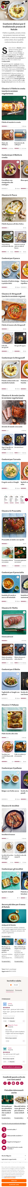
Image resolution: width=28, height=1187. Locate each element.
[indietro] (3, 7)
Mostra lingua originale (8, 1018)
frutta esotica (20, 67)
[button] (5, 1004)
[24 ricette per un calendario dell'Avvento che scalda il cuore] (8, 1107)
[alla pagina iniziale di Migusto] (6, 1)
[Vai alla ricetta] (14, 112)
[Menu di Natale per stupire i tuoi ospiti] (20, 950)
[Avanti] (26, 499)
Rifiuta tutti (14, 1180)
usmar (10, 1003)
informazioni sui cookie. (10, 1177)
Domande (18, 990)
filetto (19, 51)
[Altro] (23, 1021)
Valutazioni (10, 990)
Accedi (16, 985)
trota (3, 54)
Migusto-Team (13, 1025)
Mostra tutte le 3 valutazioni (12, 1067)
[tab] (14, 1155)
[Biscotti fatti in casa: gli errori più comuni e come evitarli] (20, 1107)
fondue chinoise (11, 54)
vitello (20, 53)
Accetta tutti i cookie (14, 1184)
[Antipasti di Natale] (14, 923)
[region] (14, 1175)
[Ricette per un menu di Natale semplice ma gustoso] (8, 950)
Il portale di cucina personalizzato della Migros (14, 1123)
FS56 (10, 1048)
